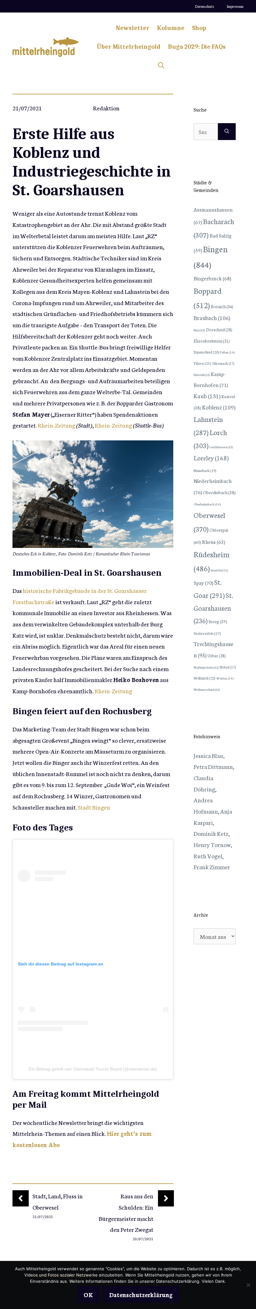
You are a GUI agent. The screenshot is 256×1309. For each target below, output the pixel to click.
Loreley (211, 457)
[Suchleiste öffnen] (161, 65)
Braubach (212, 317)
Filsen (202, 363)
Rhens (213, 541)
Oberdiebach (219, 492)
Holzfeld (202, 375)
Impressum (235, 6)
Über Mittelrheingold (128, 46)
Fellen (227, 352)
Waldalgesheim (206, 667)
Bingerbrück (212, 278)
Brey (199, 330)
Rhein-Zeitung (56, 425)
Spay (203, 582)
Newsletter (133, 28)
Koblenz (218, 407)
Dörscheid (219, 329)
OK (88, 1294)
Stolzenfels (207, 633)
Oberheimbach (207, 504)
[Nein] (248, 1285)
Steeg (218, 621)
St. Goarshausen (213, 607)
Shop (199, 28)
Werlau (225, 678)
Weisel (227, 667)
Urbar (216, 655)
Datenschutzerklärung (141, 1294)
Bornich (222, 306)
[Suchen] (227, 131)
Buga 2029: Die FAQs (197, 46)
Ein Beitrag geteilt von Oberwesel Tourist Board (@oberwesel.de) (93, 1068)
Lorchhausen (221, 446)
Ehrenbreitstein (212, 341)
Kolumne (171, 28)
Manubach (205, 470)
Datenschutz (204, 6)
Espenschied (206, 351)
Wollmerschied (207, 689)
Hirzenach (223, 363)
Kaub (207, 395)
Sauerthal (219, 570)
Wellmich (204, 677)
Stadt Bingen (94, 807)
